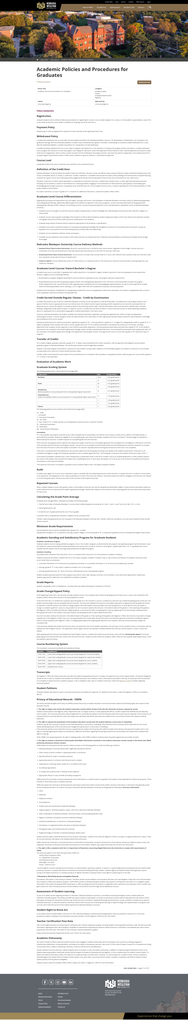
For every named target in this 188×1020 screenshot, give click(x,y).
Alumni (123, 2)
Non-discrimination (64, 1000)
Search (150, 7)
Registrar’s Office (125, 681)
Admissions (115, 7)
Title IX (40, 1000)
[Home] (46, 5)
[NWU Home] (37, 60)
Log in (149, 2)
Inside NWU (109, 2)
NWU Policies (54, 60)
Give (116, 2)
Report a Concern (63, 1003)
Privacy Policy (42, 1003)
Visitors (141, 7)
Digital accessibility (44, 1007)
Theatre (131, 2)
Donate (60, 997)
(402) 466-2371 (110, 995)
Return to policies (44, 82)
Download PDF (144, 82)
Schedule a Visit (63, 993)
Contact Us (61, 1007)
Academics (101, 7)
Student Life (129, 7)
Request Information (45, 997)
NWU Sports (140, 2)
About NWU (88, 7)
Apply (40, 993)
